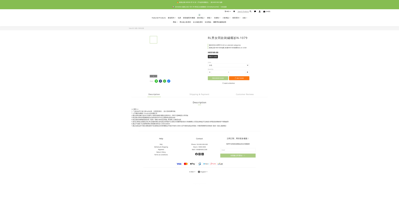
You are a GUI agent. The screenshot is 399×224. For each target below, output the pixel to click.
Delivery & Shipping (161, 147)
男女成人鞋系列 (185, 22)
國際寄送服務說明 (219, 22)
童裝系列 (171, 18)
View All (131, 28)
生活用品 (208, 22)
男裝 (174, 22)
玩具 (179, 18)
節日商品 (200, 18)
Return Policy (161, 152)
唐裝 (208, 18)
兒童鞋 (216, 18)
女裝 (244, 18)
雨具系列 (235, 18)
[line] (156, 81)
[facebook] (160, 81)
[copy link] (168, 81)
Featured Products (159, 18)
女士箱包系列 (198, 22)
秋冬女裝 (141, 28)
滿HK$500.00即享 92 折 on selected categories (225, 45)
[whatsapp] (164, 81)
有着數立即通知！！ (237, 155)
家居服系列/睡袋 (189, 18)
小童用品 (225, 18)
